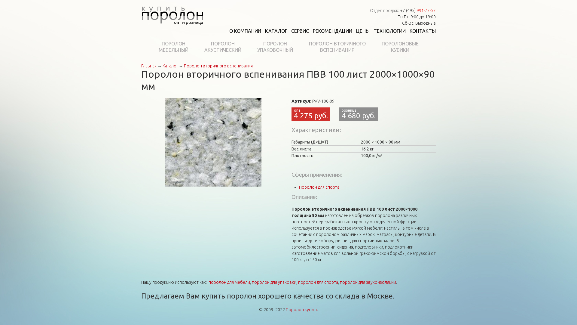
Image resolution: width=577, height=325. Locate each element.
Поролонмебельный (173, 47)
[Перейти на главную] (172, 14)
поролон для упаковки (274, 282)
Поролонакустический (222, 47)
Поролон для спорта (319, 187)
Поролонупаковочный (275, 47)
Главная (149, 65)
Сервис (300, 31)
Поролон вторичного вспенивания (218, 65)
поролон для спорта (318, 282)
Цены (363, 31)
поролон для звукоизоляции (368, 282)
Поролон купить (302, 309)
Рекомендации (332, 31)
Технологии (390, 31)
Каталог (276, 31)
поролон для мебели (229, 282)
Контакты (423, 31)
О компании (245, 31)
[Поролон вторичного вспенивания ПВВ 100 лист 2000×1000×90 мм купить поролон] (213, 142)
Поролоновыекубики (400, 47)
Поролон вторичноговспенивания (337, 47)
